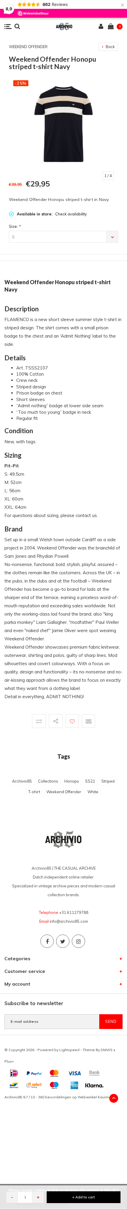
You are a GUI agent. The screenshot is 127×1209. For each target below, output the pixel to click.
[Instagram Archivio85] (78, 941)
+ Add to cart (83, 1197)
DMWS (107, 1050)
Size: (14, 226)
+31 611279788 (73, 912)
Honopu (71, 781)
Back (110, 46)
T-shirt (34, 791)
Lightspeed (69, 1050)
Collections (48, 781)
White (92, 791)
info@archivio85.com (69, 921)
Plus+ (9, 1061)
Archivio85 (22, 781)
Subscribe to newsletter (33, 1003)
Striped (108, 781)
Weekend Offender (63, 791)
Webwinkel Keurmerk (96, 1097)
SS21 (90, 781)
